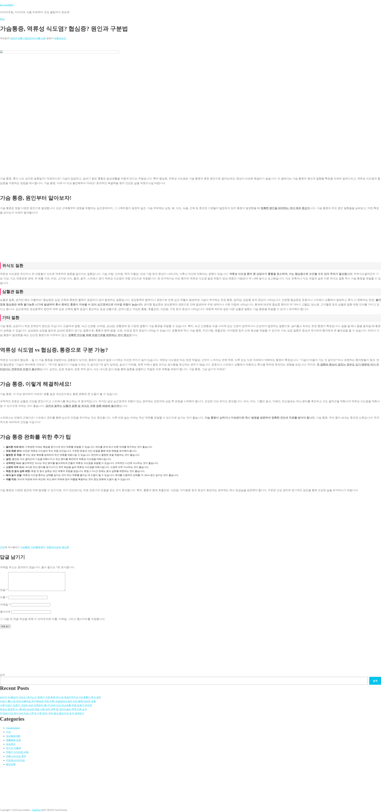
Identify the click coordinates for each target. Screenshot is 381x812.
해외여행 (10, 764)
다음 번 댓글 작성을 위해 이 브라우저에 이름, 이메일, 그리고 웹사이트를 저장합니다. (54, 619)
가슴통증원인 (38, 547)
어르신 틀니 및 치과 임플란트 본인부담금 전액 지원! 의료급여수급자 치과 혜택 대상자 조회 (48, 701)
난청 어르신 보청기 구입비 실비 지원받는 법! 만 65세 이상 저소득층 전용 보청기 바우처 (46, 705)
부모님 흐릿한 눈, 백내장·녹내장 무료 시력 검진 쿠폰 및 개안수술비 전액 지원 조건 (43, 709)
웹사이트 (5, 611)
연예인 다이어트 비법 (17, 752)
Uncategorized (13, 728)
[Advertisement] (89, 229)
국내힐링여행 (13, 736)
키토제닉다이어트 (15, 760)
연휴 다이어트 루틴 (16, 756)
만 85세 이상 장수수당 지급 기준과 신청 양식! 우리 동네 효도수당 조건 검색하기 (42, 713)
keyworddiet (6, 4)
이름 (3, 597)
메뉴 (2, 19)
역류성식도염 (53, 547)
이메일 (5, 604)
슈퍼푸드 (10, 744)
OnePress (36, 810)
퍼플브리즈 (60, 38)
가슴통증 (25, 547)
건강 (2, 547)
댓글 (3, 590)
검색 (2, 675)
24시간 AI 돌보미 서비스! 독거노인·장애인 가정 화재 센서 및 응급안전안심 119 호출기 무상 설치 (50, 697)
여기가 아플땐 (13, 748)
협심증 (65, 547)
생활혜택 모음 (13, 740)
